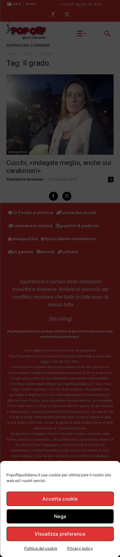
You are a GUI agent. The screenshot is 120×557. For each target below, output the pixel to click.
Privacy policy (80, 548)
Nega (60, 516)
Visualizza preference (60, 534)
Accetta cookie (60, 499)
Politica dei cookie (40, 548)
